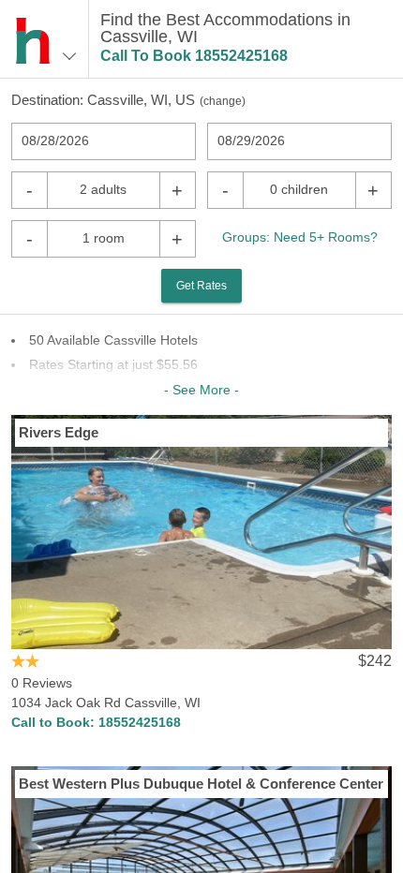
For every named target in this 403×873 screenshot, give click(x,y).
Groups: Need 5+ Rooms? (300, 236)
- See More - (201, 389)
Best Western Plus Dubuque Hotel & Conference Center (201, 784)
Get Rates (201, 285)
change (222, 101)
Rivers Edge (58, 432)
